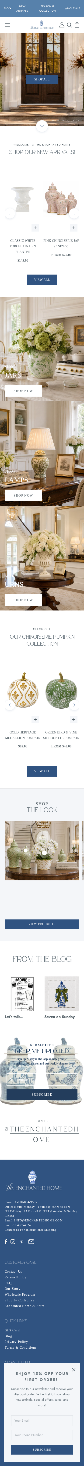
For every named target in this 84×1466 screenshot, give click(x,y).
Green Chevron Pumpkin (61, 735)
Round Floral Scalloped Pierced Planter (61, 246)
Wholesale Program (20, 1294)
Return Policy (16, 1277)
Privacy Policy (16, 1341)
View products (42, 924)
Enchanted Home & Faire (25, 1306)
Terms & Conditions (21, 1347)
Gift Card (12, 1330)
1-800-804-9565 (26, 1202)
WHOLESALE (72, 8)
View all (42, 280)
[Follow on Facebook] (6, 1241)
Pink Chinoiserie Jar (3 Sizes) (23, 243)
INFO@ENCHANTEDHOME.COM (38, 1220)
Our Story (13, 1288)
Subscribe (42, 1449)
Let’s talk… (14, 1016)
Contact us (12, 1229)
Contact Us (13, 1271)
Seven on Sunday (59, 1016)
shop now (23, 391)
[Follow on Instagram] (13, 1241)
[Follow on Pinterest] (22, 1241)
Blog (8, 1336)
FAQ (8, 1283)
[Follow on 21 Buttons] (31, 1241)
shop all (42, 79)
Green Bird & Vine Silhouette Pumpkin (23, 735)
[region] (42, 79)
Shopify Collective (20, 1300)
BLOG (7, 8)
